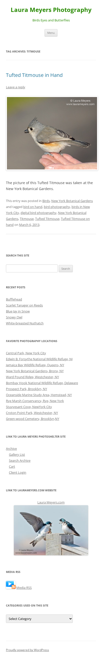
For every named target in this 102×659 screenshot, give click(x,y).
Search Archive (19, 460)
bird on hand (32, 206)
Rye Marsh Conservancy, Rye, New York (35, 401)
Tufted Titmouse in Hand (34, 75)
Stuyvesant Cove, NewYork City (29, 407)
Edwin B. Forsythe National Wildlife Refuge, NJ (39, 359)
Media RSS (24, 587)
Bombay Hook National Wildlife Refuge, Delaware (42, 383)
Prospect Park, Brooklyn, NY (26, 389)
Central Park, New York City (26, 353)
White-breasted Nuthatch (25, 323)
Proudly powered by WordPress (27, 650)
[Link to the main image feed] (11, 587)
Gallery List (17, 454)
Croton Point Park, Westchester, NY (32, 412)
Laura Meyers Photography (51, 10)
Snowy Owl (14, 317)
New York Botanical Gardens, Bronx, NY (35, 371)
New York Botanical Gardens (72, 201)
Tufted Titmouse (47, 218)
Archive (11, 448)
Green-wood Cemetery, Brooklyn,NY (32, 418)
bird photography (57, 206)
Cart (12, 466)
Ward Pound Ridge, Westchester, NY (32, 377)
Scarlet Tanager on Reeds (24, 305)
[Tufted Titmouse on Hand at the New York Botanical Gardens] (51, 133)
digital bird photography (38, 212)
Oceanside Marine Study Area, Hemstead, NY (39, 395)
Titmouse (27, 218)
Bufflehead (14, 299)
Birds (46, 201)
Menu (51, 33)
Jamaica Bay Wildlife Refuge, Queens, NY (35, 365)
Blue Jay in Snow (18, 311)
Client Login (17, 472)
